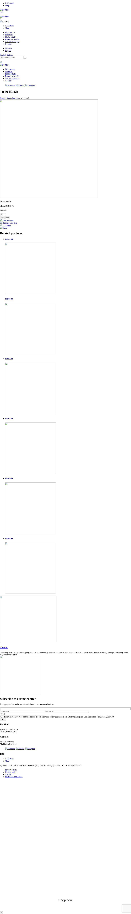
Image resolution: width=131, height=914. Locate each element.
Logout (8, 51)
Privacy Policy (11, 770)
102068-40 (9, 299)
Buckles (15, 98)
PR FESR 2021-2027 (14, 777)
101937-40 (9, 419)
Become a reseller (12, 39)
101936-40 (9, 538)
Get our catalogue (12, 42)
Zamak (4, 647)
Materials (9, 35)
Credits (8, 774)
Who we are (10, 32)
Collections (9, 3)
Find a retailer (10, 37)
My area (8, 48)
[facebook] (10, 85)
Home (2, 98)
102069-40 (9, 239)
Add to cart (5, 218)
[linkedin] (20, 85)
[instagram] (30, 85)
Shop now (66, 900)
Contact (8, 44)
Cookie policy (11, 772)
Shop (7, 5)
